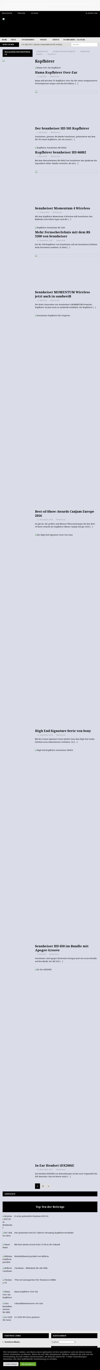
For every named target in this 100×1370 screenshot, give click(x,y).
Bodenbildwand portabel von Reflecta (31, 1256)
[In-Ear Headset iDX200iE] (66, 1065)
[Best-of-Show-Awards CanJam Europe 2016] (66, 411)
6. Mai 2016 (41, 954)
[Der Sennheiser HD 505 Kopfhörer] (66, 107)
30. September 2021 (45, 240)
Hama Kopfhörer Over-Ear (56, 72)
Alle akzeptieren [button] (28, 1364)
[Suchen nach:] (84, 45)
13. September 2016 (45, 735)
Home (4, 40)
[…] (76, 83)
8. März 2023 (42, 156)
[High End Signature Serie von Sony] (66, 630)
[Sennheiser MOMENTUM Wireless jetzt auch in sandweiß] (66, 271)
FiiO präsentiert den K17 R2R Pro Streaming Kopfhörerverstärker (44, 1233)
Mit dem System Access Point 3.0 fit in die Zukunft (37, 1245)
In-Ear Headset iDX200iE (54, 1165)
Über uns (21, 13)
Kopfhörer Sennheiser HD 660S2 (60, 152)
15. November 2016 (45, 520)
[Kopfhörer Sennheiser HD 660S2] (66, 147)
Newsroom (54, 76)
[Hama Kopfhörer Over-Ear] (66, 67)
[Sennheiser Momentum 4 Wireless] (66, 187)
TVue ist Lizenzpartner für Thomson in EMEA (35, 1280)
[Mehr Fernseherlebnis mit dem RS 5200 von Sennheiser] (66, 227)
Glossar (34, 13)
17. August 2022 (43, 212)
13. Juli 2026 (41, 76)
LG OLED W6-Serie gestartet (26, 1317)
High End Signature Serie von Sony (63, 731)
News (13, 40)
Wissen (43, 40)
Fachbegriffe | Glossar (74, 40)
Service (55, 40)
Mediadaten (7, 13)
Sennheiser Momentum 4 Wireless (62, 208)
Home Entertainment (64, 51)
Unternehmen (28, 40)
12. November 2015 (45, 1169)
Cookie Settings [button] (11, 1364)
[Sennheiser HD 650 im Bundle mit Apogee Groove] (66, 846)
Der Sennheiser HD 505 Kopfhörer (62, 128)
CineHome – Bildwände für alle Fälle (31, 1268)
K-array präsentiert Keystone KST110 (31, 1216)
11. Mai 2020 (42, 300)
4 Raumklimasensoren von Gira (28, 1303)
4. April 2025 (42, 132)
